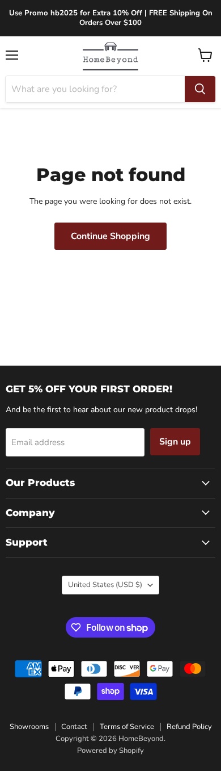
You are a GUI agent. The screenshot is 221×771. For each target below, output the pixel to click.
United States (105, 585)
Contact (74, 727)
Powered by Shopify (110, 750)
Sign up (175, 441)
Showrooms (29, 727)
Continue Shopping (110, 236)
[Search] (200, 89)
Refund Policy (189, 727)
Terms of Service (127, 727)
